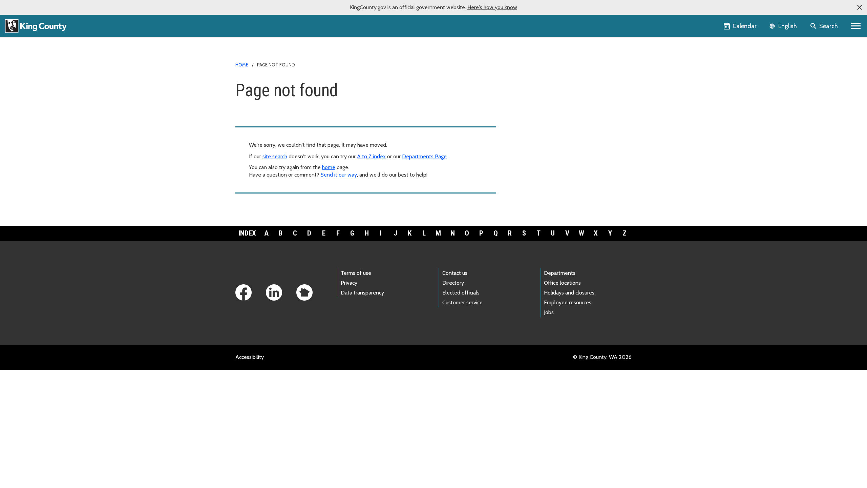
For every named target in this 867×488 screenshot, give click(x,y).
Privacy (349, 283)
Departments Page (424, 156)
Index (247, 233)
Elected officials (461, 292)
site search (274, 156)
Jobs (549, 312)
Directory (453, 283)
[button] (859, 7)
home (328, 167)
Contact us (454, 273)
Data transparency (362, 292)
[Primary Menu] (856, 26)
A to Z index (371, 156)
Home (241, 64)
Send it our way (339, 174)
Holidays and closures (569, 292)
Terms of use (356, 273)
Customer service (462, 302)
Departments (559, 273)
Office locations (562, 283)
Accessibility (249, 357)
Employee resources (567, 302)
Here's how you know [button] (492, 7)
